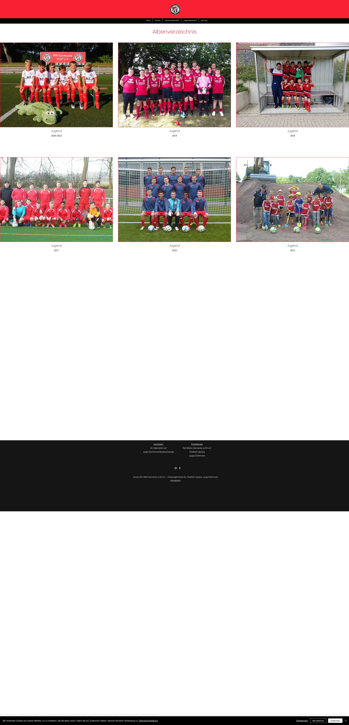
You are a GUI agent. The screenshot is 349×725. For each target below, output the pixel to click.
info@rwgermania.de (177, 477)
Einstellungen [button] (302, 720)
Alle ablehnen (318, 720)
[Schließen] (345, 720)
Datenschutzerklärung (148, 720)
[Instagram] (175, 468)
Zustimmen (335, 720)
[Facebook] (179, 468)
